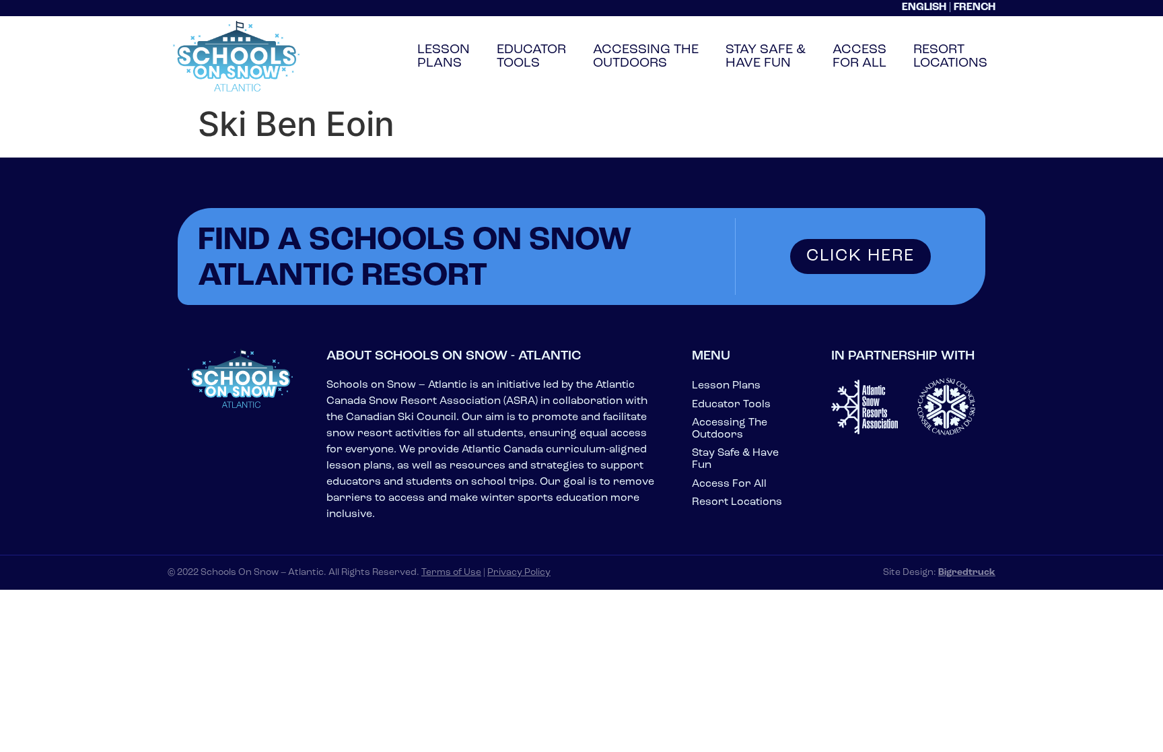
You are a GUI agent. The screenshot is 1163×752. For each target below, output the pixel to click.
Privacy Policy (519, 573)
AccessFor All (859, 56)
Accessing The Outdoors (729, 428)
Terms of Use (451, 573)
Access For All (729, 484)
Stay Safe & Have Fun (735, 459)
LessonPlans (443, 56)
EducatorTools (531, 56)
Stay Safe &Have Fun (766, 56)
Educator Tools (731, 404)
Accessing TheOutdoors (646, 56)
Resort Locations (737, 502)
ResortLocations (950, 56)
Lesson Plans (726, 385)
